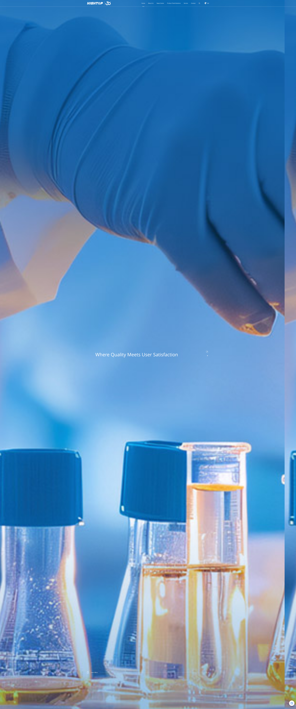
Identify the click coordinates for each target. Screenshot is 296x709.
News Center (160, 3)
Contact (193, 3)
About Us (151, 3)
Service (186, 3)
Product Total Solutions (174, 3)
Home (143, 3)
